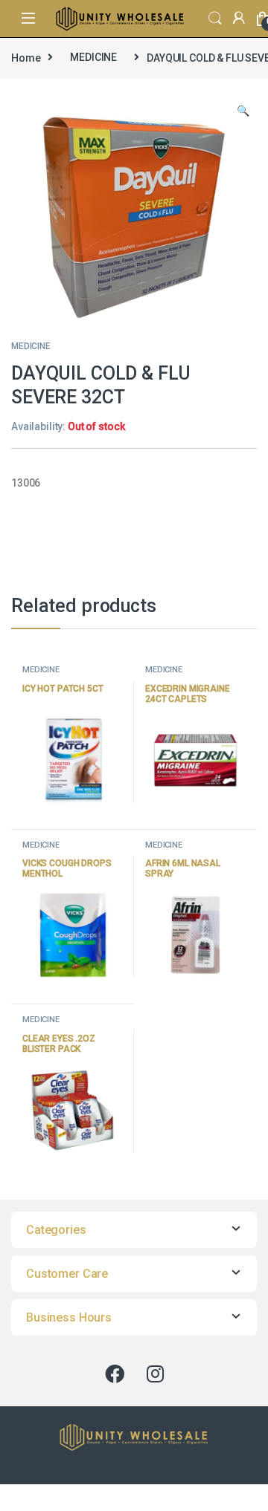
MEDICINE (93, 57)
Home (25, 57)
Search (215, 18)
